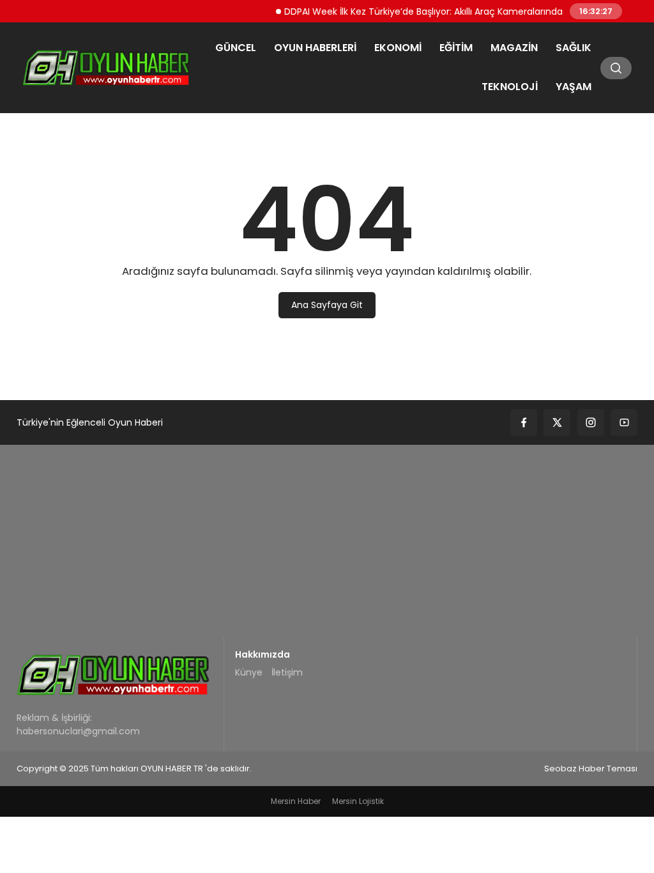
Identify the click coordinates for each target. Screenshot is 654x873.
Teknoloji (510, 86)
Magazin (514, 47)
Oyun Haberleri (315, 47)
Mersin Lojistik (358, 801)
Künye (248, 672)
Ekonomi (398, 47)
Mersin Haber (296, 801)
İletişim (287, 672)
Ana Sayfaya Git (327, 304)
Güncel (235, 47)
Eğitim (456, 47)
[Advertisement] (327, 540)
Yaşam (573, 86)
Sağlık (573, 47)
